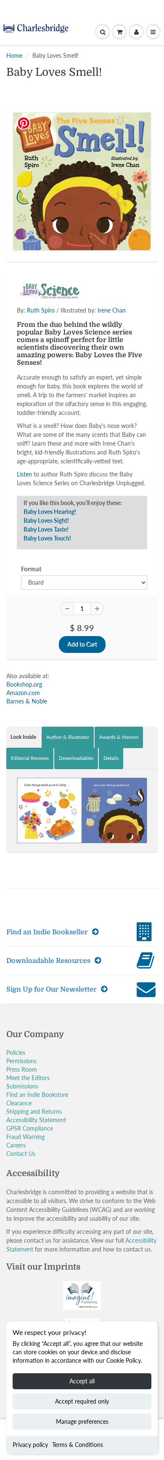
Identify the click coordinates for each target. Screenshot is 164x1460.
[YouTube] (122, 163)
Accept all (82, 1381)
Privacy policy (30, 1444)
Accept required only (82, 1401)
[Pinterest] (81, 163)
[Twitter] (40, 163)
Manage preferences (82, 1421)
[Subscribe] (116, 136)
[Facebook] (60, 163)
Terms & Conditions (77, 1444)
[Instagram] (101, 163)
